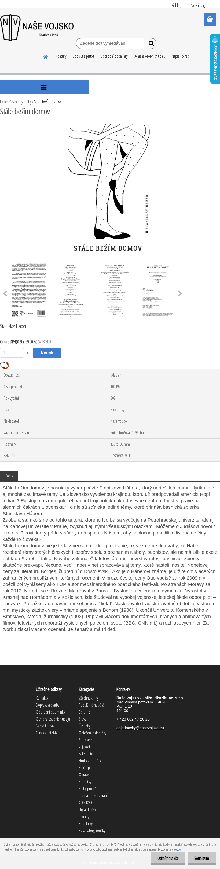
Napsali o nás (180, 56)
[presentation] (180, 294)
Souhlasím (201, 858)
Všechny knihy (21, 101)
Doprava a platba (83, 56)
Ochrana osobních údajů (149, 56)
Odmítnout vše (168, 858)
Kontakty (61, 56)
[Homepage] (45, 56)
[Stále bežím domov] (110, 126)
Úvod (4, 101)
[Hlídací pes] (4, 364)
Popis (9, 476)
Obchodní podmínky (114, 56)
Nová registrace (203, 5)
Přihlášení (178, 5)
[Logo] (37, 27)
